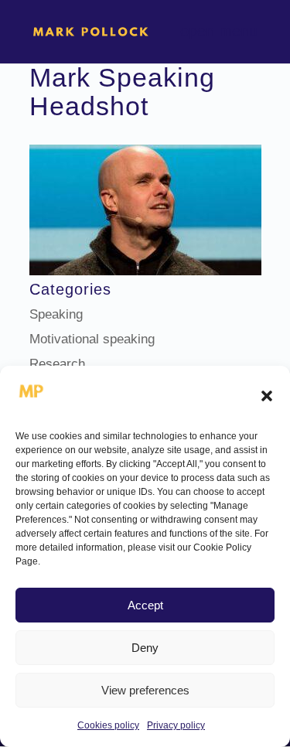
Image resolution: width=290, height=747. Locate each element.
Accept (145, 605)
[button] (267, 396)
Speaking (56, 314)
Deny (145, 647)
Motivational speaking (92, 339)
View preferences (145, 690)
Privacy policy (176, 725)
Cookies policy (108, 725)
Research (57, 363)
